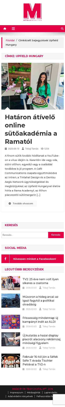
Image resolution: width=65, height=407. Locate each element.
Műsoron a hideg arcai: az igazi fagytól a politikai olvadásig (40, 300)
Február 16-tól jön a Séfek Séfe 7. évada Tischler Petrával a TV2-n (40, 360)
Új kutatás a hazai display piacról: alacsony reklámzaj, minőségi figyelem (42, 339)
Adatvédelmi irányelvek (20, 396)
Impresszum (16, 392)
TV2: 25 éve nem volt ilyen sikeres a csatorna (41, 281)
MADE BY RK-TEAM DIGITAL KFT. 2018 (32, 389)
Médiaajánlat (33, 392)
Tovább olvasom (23, 203)
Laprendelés (50, 392)
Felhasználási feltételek (49, 396)
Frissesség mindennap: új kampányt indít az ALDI (40, 319)
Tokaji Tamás (31, 148)
